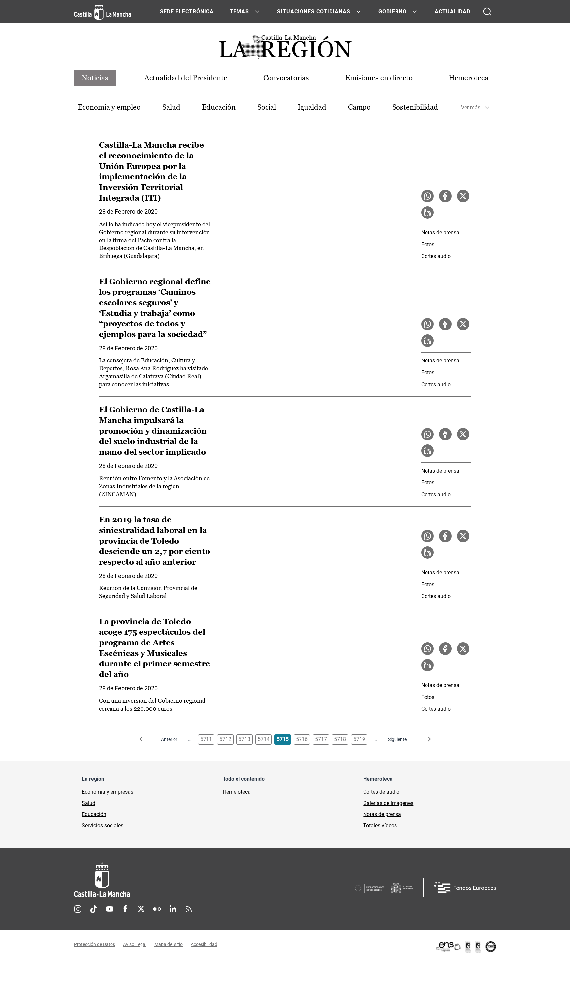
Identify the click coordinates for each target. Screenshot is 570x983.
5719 (359, 739)
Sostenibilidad (415, 107)
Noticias (95, 78)
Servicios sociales (102, 825)
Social (266, 107)
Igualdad (312, 107)
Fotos (427, 244)
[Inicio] (163, 879)
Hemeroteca (468, 78)
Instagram (78, 909)
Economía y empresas (107, 792)
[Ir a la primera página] (147, 739)
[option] (109, 107)
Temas (239, 11)
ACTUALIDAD (452, 11)
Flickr (157, 909)
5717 (321, 739)
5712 (225, 739)
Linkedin (173, 909)
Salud (171, 107)
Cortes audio (436, 256)
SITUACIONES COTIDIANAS (313, 11)
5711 (206, 739)
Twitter (141, 909)
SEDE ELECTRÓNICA (187, 11)
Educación (219, 107)
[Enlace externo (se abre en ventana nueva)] (465, 947)
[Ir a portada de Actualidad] (285, 49)
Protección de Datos (94, 944)
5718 (340, 739)
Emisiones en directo (379, 78)
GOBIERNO (392, 11)
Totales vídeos (380, 825)
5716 (302, 739)
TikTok (94, 909)
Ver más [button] (470, 107)
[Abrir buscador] (487, 11)
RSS (189, 909)
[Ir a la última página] (423, 739)
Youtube (109, 909)
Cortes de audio (381, 792)
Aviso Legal (134, 944)
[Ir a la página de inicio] (102, 11)
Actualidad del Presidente (185, 78)
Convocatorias (286, 78)
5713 (244, 739)
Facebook (125, 909)
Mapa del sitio (168, 944)
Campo (359, 107)
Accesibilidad (204, 944)
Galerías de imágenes (388, 803)
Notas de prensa (440, 232)
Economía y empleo (109, 107)
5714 (263, 739)
